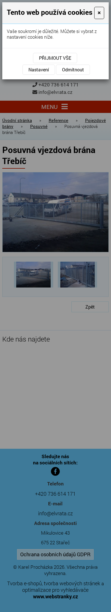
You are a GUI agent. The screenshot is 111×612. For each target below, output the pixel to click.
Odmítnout (73, 70)
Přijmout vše (55, 58)
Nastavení (38, 70)
